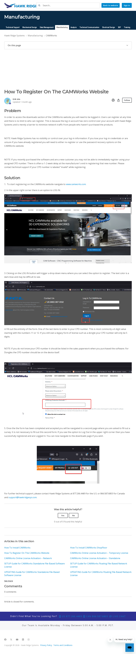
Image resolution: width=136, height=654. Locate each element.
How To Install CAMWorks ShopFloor (88, 547)
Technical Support (13, 27)
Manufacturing (62, 27)
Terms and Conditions (62, 645)
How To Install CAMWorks (17, 547)
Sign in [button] (127, 5)
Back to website (110, 5)
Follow (127, 100)
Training (127, 27)
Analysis (74, 27)
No (73, 515)
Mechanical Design (29, 27)
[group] (68, 45)
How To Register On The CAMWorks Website (26, 552)
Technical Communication (89, 27)
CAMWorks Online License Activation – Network (28, 558)
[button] (68, 45)
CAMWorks (51, 35)
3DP (119, 27)
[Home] (28, 5)
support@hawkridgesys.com (22, 497)
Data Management (47, 27)
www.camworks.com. (76, 184)
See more (8, 581)
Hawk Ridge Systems (14, 35)
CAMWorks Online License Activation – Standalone (95, 558)
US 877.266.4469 (71, 616)
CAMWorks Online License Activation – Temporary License (99, 552)
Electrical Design (108, 27)
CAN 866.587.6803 (96, 616)
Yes (62, 515)
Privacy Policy (46, 645)
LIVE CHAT (119, 616)
